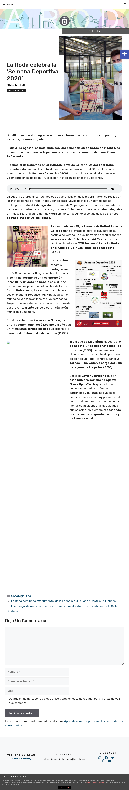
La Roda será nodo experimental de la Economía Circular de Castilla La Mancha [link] (63, 601)
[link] (124, 54)
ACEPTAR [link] (64, 788)
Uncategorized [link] (16, 90)
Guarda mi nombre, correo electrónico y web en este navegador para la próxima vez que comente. (64, 701)
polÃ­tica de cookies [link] (95, 782)
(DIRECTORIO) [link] (21, 758)
